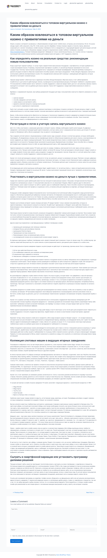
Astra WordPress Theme (63, 555)
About (33, 3)
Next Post (90, 492)
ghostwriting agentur (31, 9)
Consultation (48, 3)
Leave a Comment (15, 29)
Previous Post (18, 492)
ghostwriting (89, 3)
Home (27, 3)
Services (39, 3)
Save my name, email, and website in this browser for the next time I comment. (35, 536)
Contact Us (58, 3)
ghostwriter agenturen (76, 3)
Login (65, 3)
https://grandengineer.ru (17, 52)
